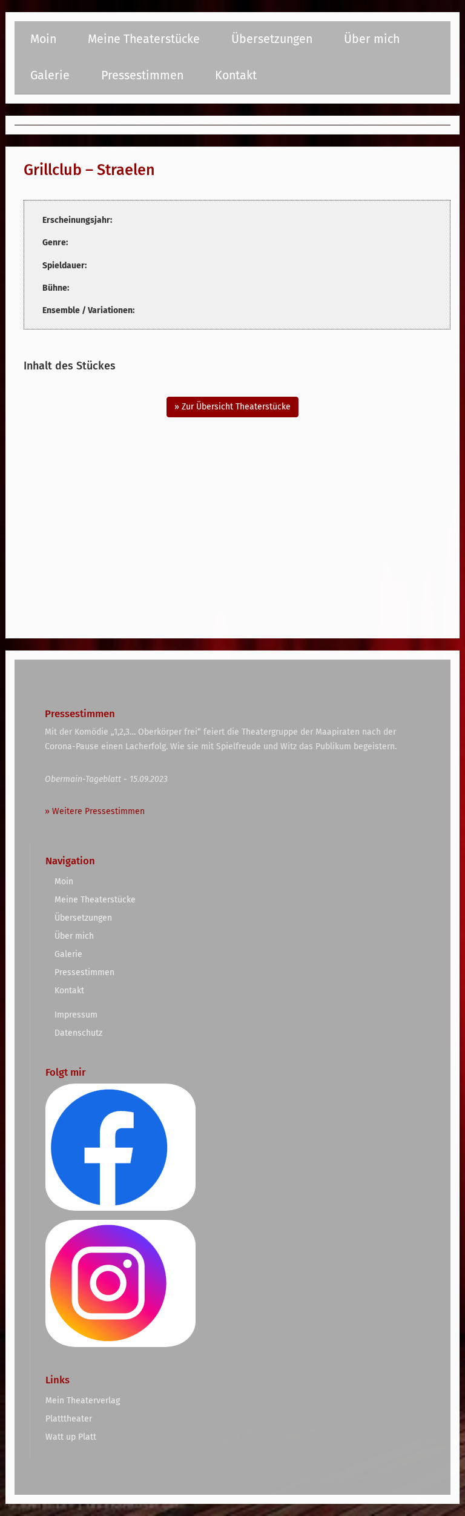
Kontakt (236, 75)
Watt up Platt (70, 1437)
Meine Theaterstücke (144, 39)
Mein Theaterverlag (82, 1400)
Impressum (75, 1015)
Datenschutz (78, 1033)
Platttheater (68, 1419)
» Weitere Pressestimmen (95, 811)
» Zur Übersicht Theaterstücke (232, 407)
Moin (43, 39)
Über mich (372, 39)
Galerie (50, 75)
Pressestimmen (142, 75)
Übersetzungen (271, 39)
